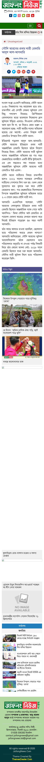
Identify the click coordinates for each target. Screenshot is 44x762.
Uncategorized (15, 41)
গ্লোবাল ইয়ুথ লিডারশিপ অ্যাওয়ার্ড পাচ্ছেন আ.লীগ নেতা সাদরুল (21, 586)
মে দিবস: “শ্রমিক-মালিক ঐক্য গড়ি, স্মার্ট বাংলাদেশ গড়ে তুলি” (20, 331)
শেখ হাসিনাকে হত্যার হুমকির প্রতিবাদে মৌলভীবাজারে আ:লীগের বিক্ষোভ (28, 666)
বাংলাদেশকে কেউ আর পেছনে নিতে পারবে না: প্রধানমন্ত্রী (28, 655)
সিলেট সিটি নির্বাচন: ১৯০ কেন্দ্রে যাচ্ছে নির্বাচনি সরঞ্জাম (28, 637)
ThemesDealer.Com (22, 759)
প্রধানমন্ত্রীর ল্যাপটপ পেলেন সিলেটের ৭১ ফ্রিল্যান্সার (20, 617)
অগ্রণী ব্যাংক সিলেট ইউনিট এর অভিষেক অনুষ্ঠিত (29, 673)
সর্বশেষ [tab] (22, 625)
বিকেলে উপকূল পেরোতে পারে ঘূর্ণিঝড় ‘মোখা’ (19, 300)
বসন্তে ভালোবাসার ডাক (13, 361)
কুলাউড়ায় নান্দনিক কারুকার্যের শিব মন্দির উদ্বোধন (29, 646)
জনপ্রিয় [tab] (22, 630)
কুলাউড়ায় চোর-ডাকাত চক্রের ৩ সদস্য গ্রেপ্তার (19, 554)
